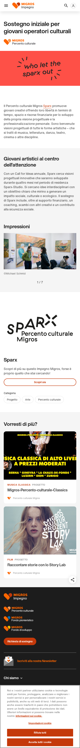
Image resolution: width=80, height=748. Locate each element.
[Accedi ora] (73, 6)
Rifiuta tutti (40, 732)
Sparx (47, 106)
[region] (40, 716)
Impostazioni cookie (39, 723)
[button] (6, 6)
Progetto (12, 399)
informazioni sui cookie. (29, 716)
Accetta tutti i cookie (40, 742)
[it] (24, 6)
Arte (27, 399)
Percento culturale (49, 399)
